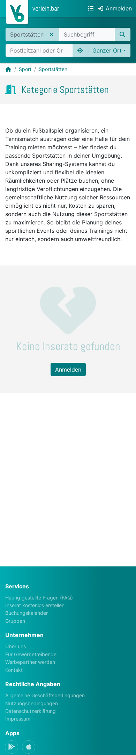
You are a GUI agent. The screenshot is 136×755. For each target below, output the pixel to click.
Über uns (15, 646)
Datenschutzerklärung (30, 711)
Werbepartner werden (30, 662)
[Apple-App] (28, 747)
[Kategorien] (91, 8)
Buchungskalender (26, 613)
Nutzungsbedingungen (31, 703)
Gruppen (15, 621)
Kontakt (14, 670)
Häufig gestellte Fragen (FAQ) (39, 598)
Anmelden (68, 369)
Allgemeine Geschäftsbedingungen (45, 695)
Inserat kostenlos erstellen (35, 605)
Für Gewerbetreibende (30, 654)
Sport (25, 69)
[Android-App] (11, 747)
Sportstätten (53, 69)
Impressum (17, 719)
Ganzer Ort (107, 50)
